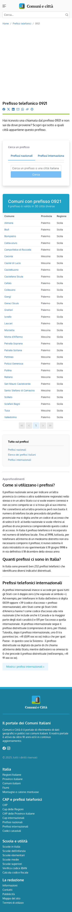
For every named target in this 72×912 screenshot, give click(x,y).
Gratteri (8, 309)
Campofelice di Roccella (17, 249)
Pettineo (9, 356)
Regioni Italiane (12, 774)
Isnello (8, 316)
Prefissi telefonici (22, 23)
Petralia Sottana (13, 350)
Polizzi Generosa (13, 363)
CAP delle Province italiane (19, 813)
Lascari (8, 323)
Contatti (7, 889)
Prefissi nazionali (17, 449)
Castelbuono (11, 269)
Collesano (9, 289)
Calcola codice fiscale (15, 872)
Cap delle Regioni (13, 809)
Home (6, 23)
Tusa (7, 410)
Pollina (8, 370)
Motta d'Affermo (13, 336)
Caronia (8, 256)
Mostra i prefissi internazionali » (25, 666)
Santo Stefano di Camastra (19, 390)
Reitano (8, 377)
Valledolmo (10, 417)
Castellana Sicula (13, 276)
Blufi (6, 229)
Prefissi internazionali (19, 460)
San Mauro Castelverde (17, 383)
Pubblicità (9, 894)
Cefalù (7, 283)
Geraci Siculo (11, 303)
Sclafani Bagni (12, 403)
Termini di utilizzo (13, 902)
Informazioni (10, 885)
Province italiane (13, 779)
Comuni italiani (12, 783)
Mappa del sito (11, 898)
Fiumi (6, 787)
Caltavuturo (10, 243)
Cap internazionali (13, 818)
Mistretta (9, 330)
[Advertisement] (36, 63)
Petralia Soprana (13, 343)
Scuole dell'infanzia (14, 851)
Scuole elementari (14, 855)
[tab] (21, 155)
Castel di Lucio (12, 263)
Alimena (8, 222)
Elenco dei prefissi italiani (22, 454)
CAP (5, 805)
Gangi (7, 296)
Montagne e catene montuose (21, 792)
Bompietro (10, 236)
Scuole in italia (11, 846)
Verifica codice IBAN (15, 868)
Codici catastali (12, 830)
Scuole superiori (12, 864)
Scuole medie (11, 859)
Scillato (8, 397)
